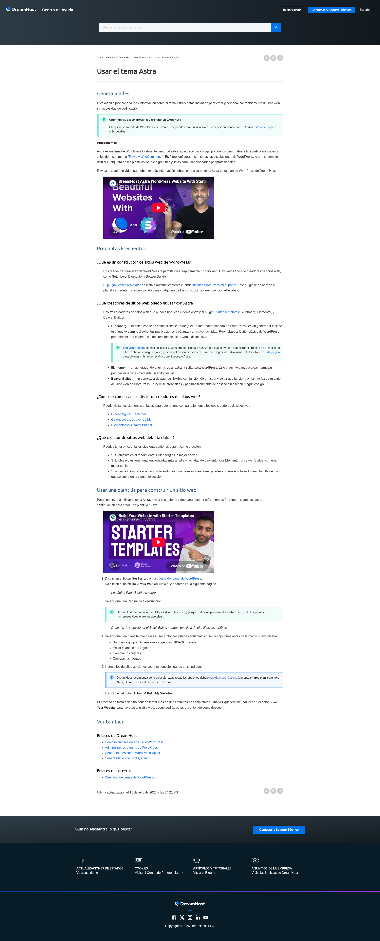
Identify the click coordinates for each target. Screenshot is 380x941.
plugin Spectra (135, 347)
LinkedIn (280, 58)
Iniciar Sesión (292, 10)
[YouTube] (206, 917)
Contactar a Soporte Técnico (332, 10)
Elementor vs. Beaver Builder (131, 425)
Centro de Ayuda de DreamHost (114, 57)
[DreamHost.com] (21, 10)
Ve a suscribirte (87, 872)
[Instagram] (190, 917)
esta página (272, 352)
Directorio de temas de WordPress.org (131, 777)
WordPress (140, 57)
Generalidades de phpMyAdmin (127, 758)
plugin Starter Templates (124, 285)
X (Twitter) (273, 58)
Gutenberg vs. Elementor (128, 414)
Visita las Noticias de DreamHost (275, 872)
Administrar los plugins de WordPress (131, 747)
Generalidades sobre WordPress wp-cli (132, 753)
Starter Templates (226, 312)
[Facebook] (174, 917)
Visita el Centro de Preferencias (157, 872)
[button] (364, 10)
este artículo (262, 127)
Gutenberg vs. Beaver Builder (132, 419)
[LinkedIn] (198, 917)
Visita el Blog (202, 872)
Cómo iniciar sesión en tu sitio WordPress (134, 742)
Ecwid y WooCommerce (145, 156)
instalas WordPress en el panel (214, 285)
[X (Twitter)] (182, 917)
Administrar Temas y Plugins (164, 57)
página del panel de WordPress (179, 578)
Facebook (267, 58)
